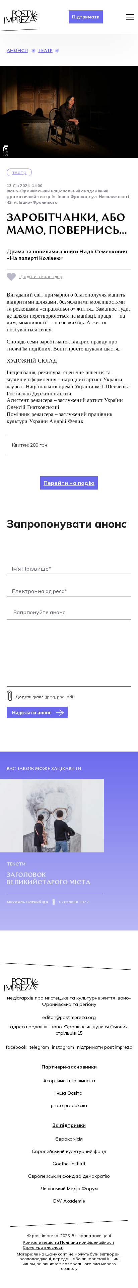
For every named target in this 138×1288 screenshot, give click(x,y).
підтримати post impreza (105, 1047)
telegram (39, 1047)
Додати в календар (40, 276)
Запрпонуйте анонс (39, 612)
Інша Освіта (69, 1093)
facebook (16, 1047)
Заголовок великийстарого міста (48, 879)
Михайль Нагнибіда (27, 901)
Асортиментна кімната (69, 1081)
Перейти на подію (69, 482)
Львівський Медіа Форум (69, 1188)
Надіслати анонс (31, 712)
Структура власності (43, 1247)
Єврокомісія (69, 1139)
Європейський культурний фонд (69, 1151)
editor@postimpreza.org (69, 1017)
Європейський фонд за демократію (69, 1176)
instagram (63, 1047)
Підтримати (85, 16)
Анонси (17, 51)
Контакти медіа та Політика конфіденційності (68, 1242)
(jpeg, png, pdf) (45, 696)
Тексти (16, 864)
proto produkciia (69, 1105)
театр (45, 51)
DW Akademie (69, 1201)
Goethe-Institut (69, 1164)
